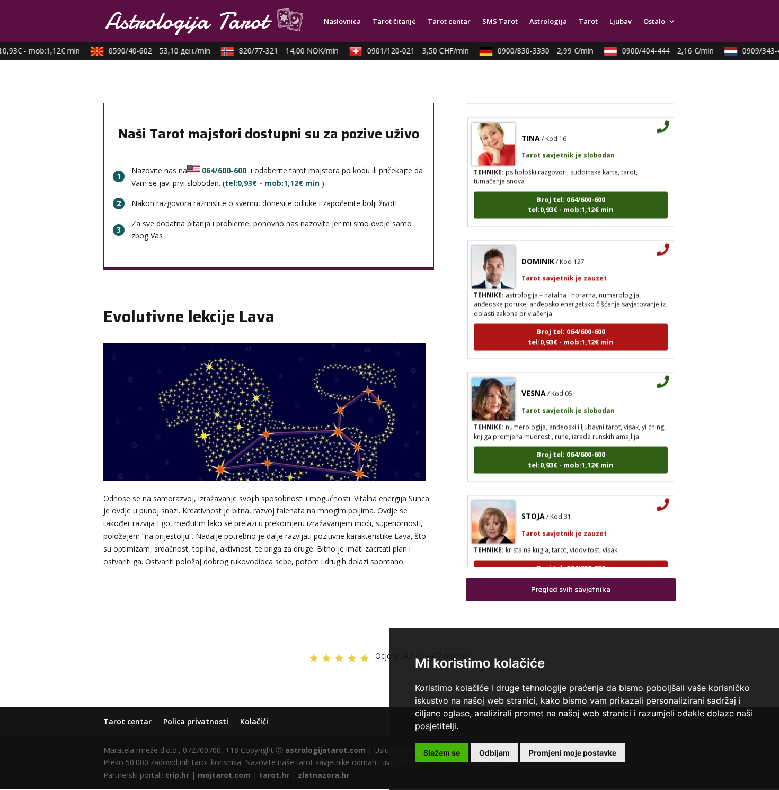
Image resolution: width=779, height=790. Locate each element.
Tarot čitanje (394, 21)
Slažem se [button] (441, 752)
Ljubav (620, 21)
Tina (530, 130)
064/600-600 (224, 170)
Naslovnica (342, 21)
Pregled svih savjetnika (570, 589)
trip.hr (177, 775)
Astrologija (548, 21)
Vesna (533, 385)
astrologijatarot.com (325, 750)
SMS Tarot (500, 21)
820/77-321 (282, 51)
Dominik (537, 252)
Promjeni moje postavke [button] (572, 752)
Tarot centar (449, 21)
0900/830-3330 (539, 51)
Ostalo (654, 21)
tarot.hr (274, 775)
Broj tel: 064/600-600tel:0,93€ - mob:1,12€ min (571, 196)
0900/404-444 (661, 51)
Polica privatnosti (195, 721)
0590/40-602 (152, 51)
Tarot (588, 21)
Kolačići (254, 721)
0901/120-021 (411, 51)
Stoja (533, 508)
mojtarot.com (224, 775)
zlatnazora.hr (323, 775)
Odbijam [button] (494, 752)
